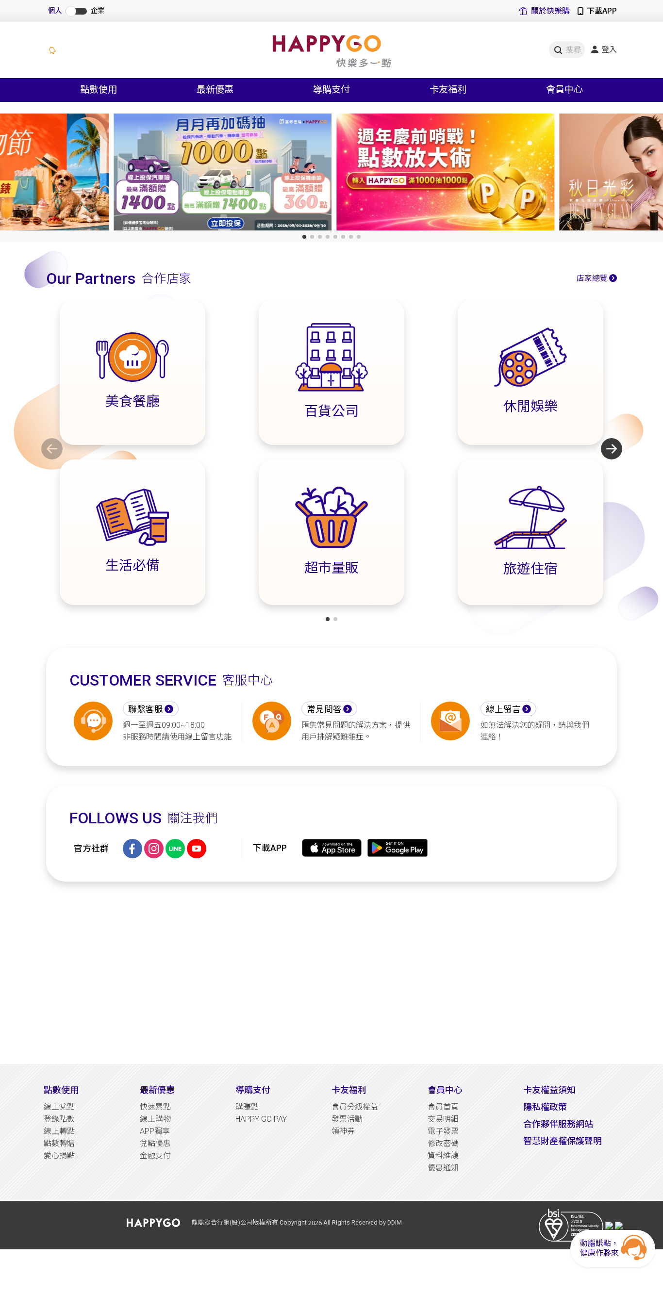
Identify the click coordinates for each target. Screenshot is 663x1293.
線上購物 (155, 1119)
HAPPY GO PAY (261, 1119)
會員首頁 (443, 1107)
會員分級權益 (355, 1107)
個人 (55, 11)
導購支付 (252, 1090)
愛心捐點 (59, 1155)
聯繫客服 (145, 709)
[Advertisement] (331, 973)
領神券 (343, 1131)
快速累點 (155, 1107)
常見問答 (324, 709)
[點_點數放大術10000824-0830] (332, 174)
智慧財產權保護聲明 (562, 1141)
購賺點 (247, 1107)
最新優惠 (157, 1090)
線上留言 (503, 709)
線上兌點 (59, 1107)
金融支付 (155, 1155)
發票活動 (347, 1119)
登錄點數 (59, 1119)
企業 (97, 11)
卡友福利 (349, 1090)
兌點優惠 (155, 1143)
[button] (304, 237)
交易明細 (443, 1119)
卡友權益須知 (549, 1090)
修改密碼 (443, 1143)
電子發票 (443, 1131)
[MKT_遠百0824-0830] (554, 174)
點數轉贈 (59, 1143)
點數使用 (61, 1090)
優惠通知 (443, 1167)
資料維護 (443, 1155)
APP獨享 (155, 1131)
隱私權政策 (545, 1107)
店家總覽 (592, 278)
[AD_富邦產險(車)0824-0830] (109, 174)
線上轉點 (59, 1131)
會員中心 (445, 1090)
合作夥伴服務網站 (558, 1124)
